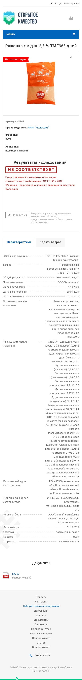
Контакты (41, 601)
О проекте (41, 624)
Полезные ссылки (41, 633)
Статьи (41, 642)
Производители (41, 628)
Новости (41, 597)
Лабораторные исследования (41, 606)
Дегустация (41, 610)
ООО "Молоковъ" (38, 127)
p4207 (15, 573)
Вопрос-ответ (41, 638)
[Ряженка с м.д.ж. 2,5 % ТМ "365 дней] (41, 83)
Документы (41, 619)
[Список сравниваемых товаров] (71, 19)
